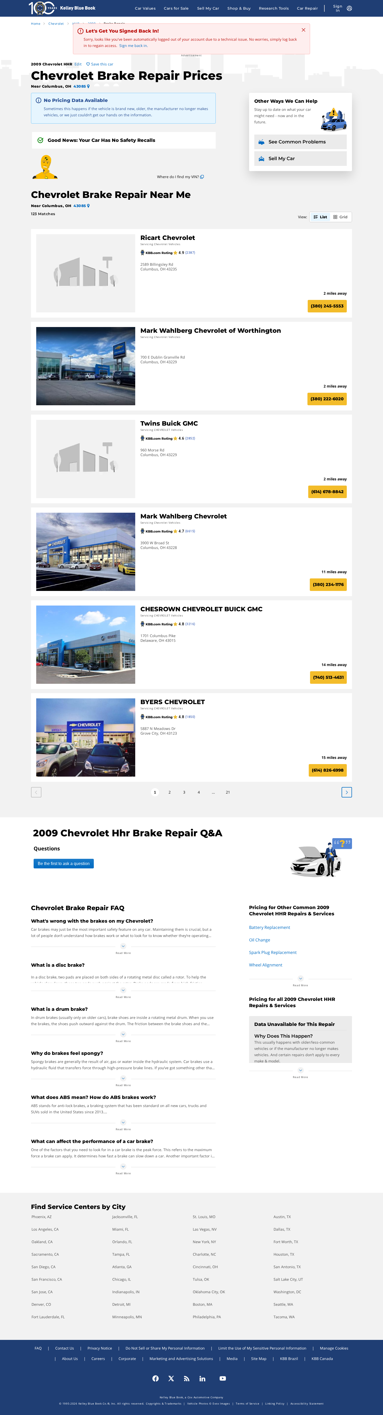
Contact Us (64, 1348)
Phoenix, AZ (42, 1216)
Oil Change (259, 940)
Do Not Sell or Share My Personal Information (165, 1348)
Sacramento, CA (45, 1254)
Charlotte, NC (204, 1254)
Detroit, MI (121, 1304)
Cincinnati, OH (205, 1266)
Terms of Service (247, 1403)
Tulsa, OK (201, 1279)
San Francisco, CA (47, 1279)
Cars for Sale (176, 8)
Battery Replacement (269, 927)
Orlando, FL (122, 1241)
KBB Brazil (289, 1358)
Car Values (145, 8)
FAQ (38, 1348)
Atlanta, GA (122, 1266)
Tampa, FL (121, 1254)
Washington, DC (287, 1291)
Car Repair (307, 8)
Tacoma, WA (284, 1316)
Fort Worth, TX (286, 1241)
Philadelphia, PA (207, 1316)
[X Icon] (171, 1378)
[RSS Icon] (187, 1378)
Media (232, 1358)
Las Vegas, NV (205, 1229)
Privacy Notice (100, 1348)
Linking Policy (275, 1403)
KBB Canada (322, 1358)
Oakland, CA (42, 1241)
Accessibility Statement (307, 1403)
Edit (78, 64)
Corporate (127, 1358)
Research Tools (274, 8)
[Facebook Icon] (157, 1378)
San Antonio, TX (287, 1266)
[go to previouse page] (347, 792)
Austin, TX (282, 1216)
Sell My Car (208, 8)
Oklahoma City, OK (209, 1291)
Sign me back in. (133, 45)
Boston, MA (202, 1304)
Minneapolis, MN (127, 1316)
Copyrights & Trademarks (163, 1403)
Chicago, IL (121, 1279)
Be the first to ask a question (64, 863)
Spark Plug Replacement (273, 952)
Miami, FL (120, 1229)
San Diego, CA (43, 1266)
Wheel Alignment (265, 965)
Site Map (259, 1358)
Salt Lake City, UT (288, 1279)
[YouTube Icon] (220, 1378)
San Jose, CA (42, 1291)
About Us (70, 1358)
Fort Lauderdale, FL (48, 1316)
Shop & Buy (239, 8)
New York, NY (204, 1241)
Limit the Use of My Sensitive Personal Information (262, 1348)
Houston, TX (284, 1254)
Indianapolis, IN (126, 1291)
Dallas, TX (282, 1229)
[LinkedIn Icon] (202, 1378)
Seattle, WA (283, 1304)
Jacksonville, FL (125, 1216)
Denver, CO (41, 1304)
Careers (98, 1358)
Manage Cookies (334, 1348)
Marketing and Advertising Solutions (181, 1358)
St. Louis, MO (204, 1216)
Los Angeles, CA (45, 1229)
